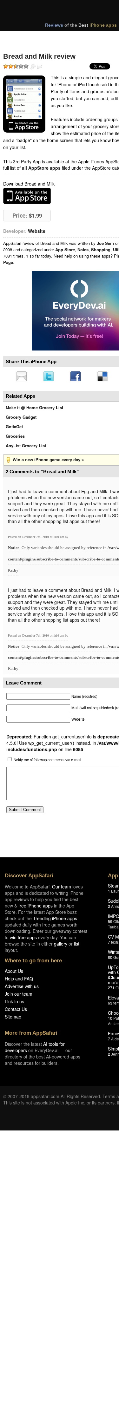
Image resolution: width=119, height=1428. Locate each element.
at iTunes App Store (27, 196)
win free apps (23, 939)
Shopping (100, 249)
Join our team (18, 995)
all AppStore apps (41, 168)
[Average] (15, 66)
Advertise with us (22, 988)
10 (110, 1020)
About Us (14, 973)
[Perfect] (26, 66)
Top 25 (53, 37)
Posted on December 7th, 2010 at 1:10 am (36, 637)
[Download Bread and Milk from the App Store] (24, 104)
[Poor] (10, 66)
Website (36, 231)
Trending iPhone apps (55, 920)
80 (110, 959)
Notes (83, 249)
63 (110, 1004)
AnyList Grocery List (26, 447)
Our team (61, 888)
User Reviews (39, 66)
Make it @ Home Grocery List (34, 409)
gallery (60, 945)
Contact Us (16, 1011)
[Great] (20, 66)
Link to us (14, 1003)
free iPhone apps (35, 907)
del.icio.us (106, 377)
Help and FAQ (19, 980)
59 (110, 923)
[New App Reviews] (21, 37)
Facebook (78, 377)
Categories (86, 37)
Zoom (33, 66)
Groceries (15, 438)
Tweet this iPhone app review (50, 377)
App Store (65, 249)
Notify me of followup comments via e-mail (47, 761)
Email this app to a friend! (22, 377)
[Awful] (5, 66)
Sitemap (13, 1018)
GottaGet (14, 428)
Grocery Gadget (21, 419)
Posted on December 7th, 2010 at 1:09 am (36, 538)
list (76, 945)
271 (111, 989)
